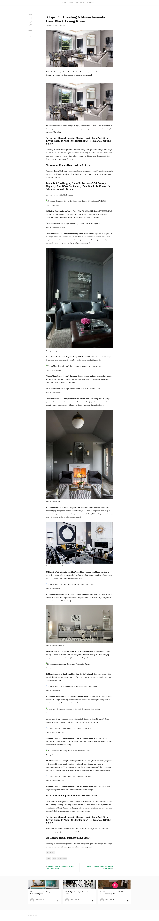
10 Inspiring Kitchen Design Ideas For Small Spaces (43, 893)
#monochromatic (62, 858)
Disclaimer (80, 2)
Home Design (50, 853)
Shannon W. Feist (39, 899)
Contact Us (91, 2)
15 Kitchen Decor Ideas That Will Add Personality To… (112, 893)
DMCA (71, 2)
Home (64, 2)
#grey (54, 858)
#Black (48, 858)
